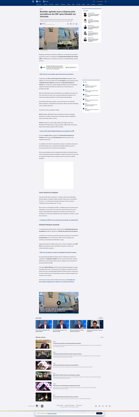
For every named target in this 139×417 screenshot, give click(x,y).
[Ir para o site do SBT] (42, 406)
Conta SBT (100, 1)
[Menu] (105, 1)
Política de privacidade (69, 405)
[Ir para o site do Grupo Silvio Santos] (33, 406)
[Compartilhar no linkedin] (76, 24)
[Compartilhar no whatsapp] (68, 24)
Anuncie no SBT (60, 405)
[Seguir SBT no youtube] (106, 406)
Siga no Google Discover (71, 67)
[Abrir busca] (94, 1)
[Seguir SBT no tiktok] (110, 406)
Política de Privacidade (52, 413)
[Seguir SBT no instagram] (96, 406)
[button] (44, 327)
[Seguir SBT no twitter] (103, 406)
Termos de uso (79, 405)
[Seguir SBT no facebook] (99, 406)
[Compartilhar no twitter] (73, 24)
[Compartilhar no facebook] (70, 24)
